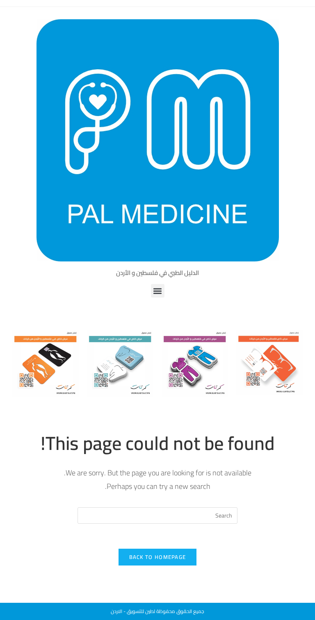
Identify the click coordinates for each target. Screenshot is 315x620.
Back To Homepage (157, 557)
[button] (157, 291)
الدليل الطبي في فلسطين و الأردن (157, 273)
